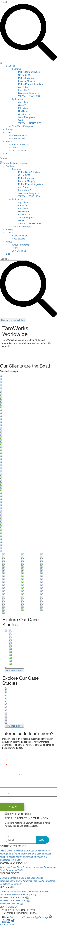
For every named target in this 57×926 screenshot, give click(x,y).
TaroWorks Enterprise (22, 126)
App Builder (23, 86)
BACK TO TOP (7, 924)
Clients (9, 132)
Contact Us (5, 877)
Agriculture (23, 102)
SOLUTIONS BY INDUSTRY (13, 900)
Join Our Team (19, 150)
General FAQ (6, 894)
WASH (21, 120)
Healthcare (23, 111)
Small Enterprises (26, 117)
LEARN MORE (7, 906)
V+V (11, 916)
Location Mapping (26, 80)
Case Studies (18, 138)
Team (15, 147)
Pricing (9, 129)
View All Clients (19, 135)
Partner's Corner (24, 880)
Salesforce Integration (28, 92)
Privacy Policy (29, 894)
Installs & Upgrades (21, 877)
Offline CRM (24, 74)
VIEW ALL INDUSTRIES (29, 123)
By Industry (17, 99)
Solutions (10, 65)
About (9, 141)
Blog (8, 153)
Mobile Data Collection (29, 71)
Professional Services (39, 891)
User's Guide (37, 877)
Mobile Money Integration (30, 83)
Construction (24, 114)
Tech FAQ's (38, 880)
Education (23, 108)
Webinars (18, 894)
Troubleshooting (8, 880)
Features (16, 68)
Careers (4, 891)
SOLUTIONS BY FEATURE (13, 897)
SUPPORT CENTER (9, 903)
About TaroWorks (20, 144)
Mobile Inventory (26, 77)
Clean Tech (23, 105)
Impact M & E (24, 89)
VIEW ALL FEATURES (29, 96)
